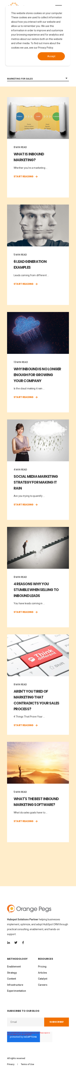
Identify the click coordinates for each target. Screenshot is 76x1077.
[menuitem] (21, 961)
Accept (51, 56)
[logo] (29, 909)
